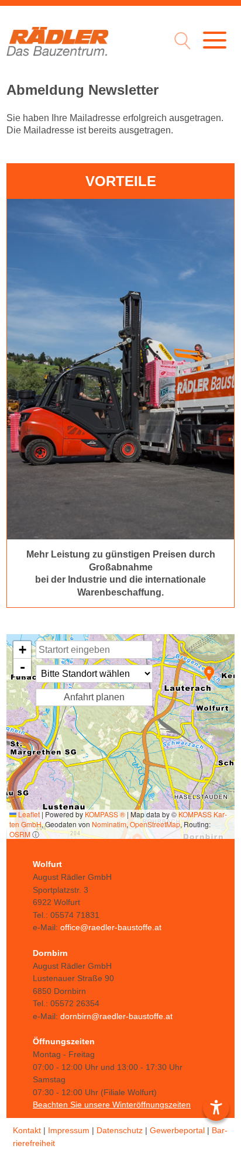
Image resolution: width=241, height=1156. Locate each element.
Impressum (68, 1130)
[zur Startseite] (57, 41)
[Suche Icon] (179, 42)
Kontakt (27, 1130)
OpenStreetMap (155, 824)
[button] (209, 673)
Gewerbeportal (177, 1130)
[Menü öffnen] (214, 40)
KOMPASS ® (105, 814)
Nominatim (109, 824)
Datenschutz (120, 1130)
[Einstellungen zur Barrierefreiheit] (216, 1108)
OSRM (19, 834)
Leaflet (28, 814)
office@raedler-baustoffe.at (110, 927)
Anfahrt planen (94, 697)
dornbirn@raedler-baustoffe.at (116, 1016)
